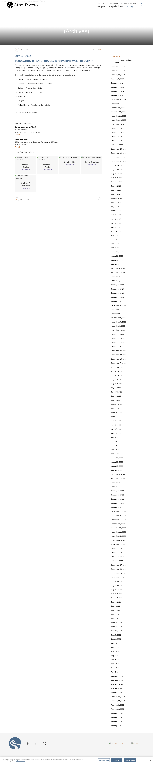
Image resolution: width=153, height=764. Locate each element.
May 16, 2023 (116, 223)
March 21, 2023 (117, 256)
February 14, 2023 (118, 277)
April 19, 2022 (116, 445)
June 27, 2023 (116, 198)
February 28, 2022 (118, 474)
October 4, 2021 (117, 561)
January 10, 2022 (117, 503)
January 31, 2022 (117, 491)
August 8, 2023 (117, 178)
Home (115, 14)
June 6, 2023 (116, 211)
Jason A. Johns (92, 162)
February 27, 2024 (118, 67)
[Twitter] (44, 743)
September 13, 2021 (119, 573)
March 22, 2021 (117, 680)
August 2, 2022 (117, 384)
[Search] (142, 4)
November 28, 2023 (118, 112)
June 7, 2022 (116, 417)
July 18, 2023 (116, 190)
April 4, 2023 (116, 248)
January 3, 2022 (117, 507)
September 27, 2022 (119, 351)
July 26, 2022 (116, 388)
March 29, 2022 (117, 458)
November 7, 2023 (118, 124)
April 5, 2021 (116, 672)
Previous (24, 50)
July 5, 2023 (115, 606)
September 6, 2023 (118, 161)
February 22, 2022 (118, 478)
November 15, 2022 (118, 322)
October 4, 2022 (117, 347)
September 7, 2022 (118, 363)
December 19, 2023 (118, 99)
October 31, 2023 (117, 128)
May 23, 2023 (116, 219)
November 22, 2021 (118, 532)
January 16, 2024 (117, 91)
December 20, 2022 (118, 305)
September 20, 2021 (119, 569)
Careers (124, 3)
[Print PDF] (145, 14)
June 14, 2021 (116, 631)
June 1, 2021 (116, 639)
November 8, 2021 (118, 540)
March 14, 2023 (117, 260)
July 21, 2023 (116, 202)
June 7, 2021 (116, 635)
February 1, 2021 (117, 709)
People (101, 6)
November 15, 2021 (118, 536)
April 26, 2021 (116, 660)
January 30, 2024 (117, 83)
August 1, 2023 (117, 182)
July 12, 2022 (116, 396)
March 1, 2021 (116, 693)
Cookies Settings (104, 760)
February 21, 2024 (118, 71)
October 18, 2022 (117, 338)
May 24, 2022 (116, 425)
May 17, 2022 (116, 429)
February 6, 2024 (117, 79)
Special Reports (135, 14)
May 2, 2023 (115, 235)
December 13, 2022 (118, 309)
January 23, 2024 (117, 87)
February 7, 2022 (117, 487)
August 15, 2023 (117, 174)
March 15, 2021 (117, 684)
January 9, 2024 (117, 95)
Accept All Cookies (130, 760)
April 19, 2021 (116, 664)
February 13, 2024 (118, 75)
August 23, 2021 (117, 586)
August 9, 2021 (117, 594)
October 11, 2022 (117, 342)
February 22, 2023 (118, 272)
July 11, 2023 (116, 194)
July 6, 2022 (115, 400)
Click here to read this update (26, 112)
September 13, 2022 (119, 359)
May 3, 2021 (115, 656)
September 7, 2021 (118, 577)
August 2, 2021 (117, 598)
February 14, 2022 (118, 483)
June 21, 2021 (116, 627)
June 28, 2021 (116, 623)
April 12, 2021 (116, 668)
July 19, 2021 (116, 610)
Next (95, 50)
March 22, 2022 (117, 462)
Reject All (116, 760)
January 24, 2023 (117, 289)
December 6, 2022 (118, 314)
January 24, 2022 (117, 495)
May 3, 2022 (115, 437)
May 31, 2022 (116, 421)
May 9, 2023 (115, 227)
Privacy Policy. (20, 761)
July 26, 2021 (116, 602)
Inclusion (114, 3)
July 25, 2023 (116, 186)
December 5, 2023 (118, 108)
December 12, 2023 (118, 104)
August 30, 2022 (117, 367)
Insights (132, 6)
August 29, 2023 (117, 165)
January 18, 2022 (117, 499)
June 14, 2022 (116, 413)
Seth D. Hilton (69, 162)
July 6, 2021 (115, 618)
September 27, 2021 (119, 565)
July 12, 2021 (116, 614)
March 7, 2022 (116, 470)
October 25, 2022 (117, 334)
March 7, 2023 (116, 264)
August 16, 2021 (117, 590)
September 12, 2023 (119, 157)
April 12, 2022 (116, 450)
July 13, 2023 (116, 207)
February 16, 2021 (118, 701)
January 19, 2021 (117, 717)
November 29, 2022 (118, 318)
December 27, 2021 (118, 511)
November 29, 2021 (118, 528)
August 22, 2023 (117, 169)
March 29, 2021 (117, 676)
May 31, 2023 (116, 215)
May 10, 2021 (116, 651)
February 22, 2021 (118, 697)
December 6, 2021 (118, 524)
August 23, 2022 (117, 371)
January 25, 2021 (117, 713)
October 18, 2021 (117, 553)
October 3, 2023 (117, 145)
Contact (133, 3)
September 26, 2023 (119, 149)
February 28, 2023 (118, 268)
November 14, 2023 (118, 120)
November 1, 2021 (118, 544)
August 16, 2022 (117, 375)
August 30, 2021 (117, 581)
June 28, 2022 (116, 404)
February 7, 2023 (117, 281)
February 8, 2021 (117, 705)
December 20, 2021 (118, 515)
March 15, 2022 (117, 466)
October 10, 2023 (117, 137)
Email (17, 135)
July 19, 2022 (116, 392)
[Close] (150, 760)
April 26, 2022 (116, 441)
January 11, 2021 (117, 721)
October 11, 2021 (117, 557)
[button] (149, 14)
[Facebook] (28, 743)
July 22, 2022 (116, 408)
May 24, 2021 (116, 643)
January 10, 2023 (117, 297)
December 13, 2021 (118, 520)
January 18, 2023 (117, 293)
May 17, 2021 (116, 647)
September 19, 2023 (119, 153)
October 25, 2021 (117, 548)
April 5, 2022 (116, 454)
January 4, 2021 (117, 726)
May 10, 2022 (116, 433)
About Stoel (102, 3)
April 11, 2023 (116, 244)
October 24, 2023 (117, 132)
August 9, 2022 (117, 379)
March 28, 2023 (117, 252)
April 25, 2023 (116, 231)
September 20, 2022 (119, 355)
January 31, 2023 (117, 285)
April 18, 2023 (116, 239)
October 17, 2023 (117, 141)
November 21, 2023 (118, 116)
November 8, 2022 (118, 326)
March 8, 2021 (116, 688)
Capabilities (116, 6)
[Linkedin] (36, 743)
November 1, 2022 (118, 330)
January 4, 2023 (117, 301)
